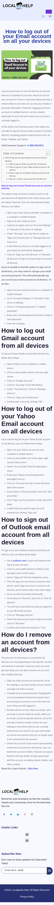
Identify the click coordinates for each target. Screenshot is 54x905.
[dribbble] (25, 814)
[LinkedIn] (18, 814)
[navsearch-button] (43, 16)
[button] (27, 834)
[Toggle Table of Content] (46, 153)
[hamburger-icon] (49, 12)
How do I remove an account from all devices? (28, 179)
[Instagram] (32, 814)
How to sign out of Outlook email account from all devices (29, 174)
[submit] (50, 871)
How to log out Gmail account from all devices (27, 164)
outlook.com (19, 560)
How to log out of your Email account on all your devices (26, 159)
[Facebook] (4, 814)
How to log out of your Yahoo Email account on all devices (29, 168)
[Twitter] (11, 814)
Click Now (32, 768)
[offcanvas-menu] (49, 16)
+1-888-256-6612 (35, 145)
